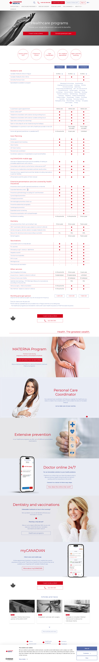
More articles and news (49, 631)
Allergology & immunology (67, 83)
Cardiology (77, 85)
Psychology (69, 99)
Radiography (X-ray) (60, 100)
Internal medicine (68, 92)
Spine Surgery (68, 102)
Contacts (13, 9)
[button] (14, 6)
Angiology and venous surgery (65, 85)
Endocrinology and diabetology (64, 88)
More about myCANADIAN (32, 568)
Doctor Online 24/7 (72, 2)
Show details (22, 659)
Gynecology (82, 90)
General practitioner (63, 90)
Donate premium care (63, 33)
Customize (86, 653)
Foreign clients (56, 6)
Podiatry (77, 97)
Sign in (83, 2)
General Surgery (74, 90)
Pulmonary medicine (78, 99)
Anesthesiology (79, 83)
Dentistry (83, 85)
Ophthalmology (74, 93)
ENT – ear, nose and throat (80, 88)
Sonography (85, 100)
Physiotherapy (70, 97)
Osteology (61, 95)
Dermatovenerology (68, 87)
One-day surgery (44, 6)
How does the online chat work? (59, 487)
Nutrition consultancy (62, 93)
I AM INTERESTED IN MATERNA (29, 360)
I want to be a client (58, 2)
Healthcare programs (36, 533)
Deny (87, 658)
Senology (78, 100)
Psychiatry (62, 99)
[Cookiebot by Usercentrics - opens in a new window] (9, 659)
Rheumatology (70, 100)
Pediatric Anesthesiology (78, 95)
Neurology (84, 92)
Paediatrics (68, 95)
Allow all (87, 648)
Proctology (84, 97)
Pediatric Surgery (61, 97)
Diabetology (77, 87)
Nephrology (77, 92)
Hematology (59, 92)
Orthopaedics (82, 93)
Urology (76, 102)
